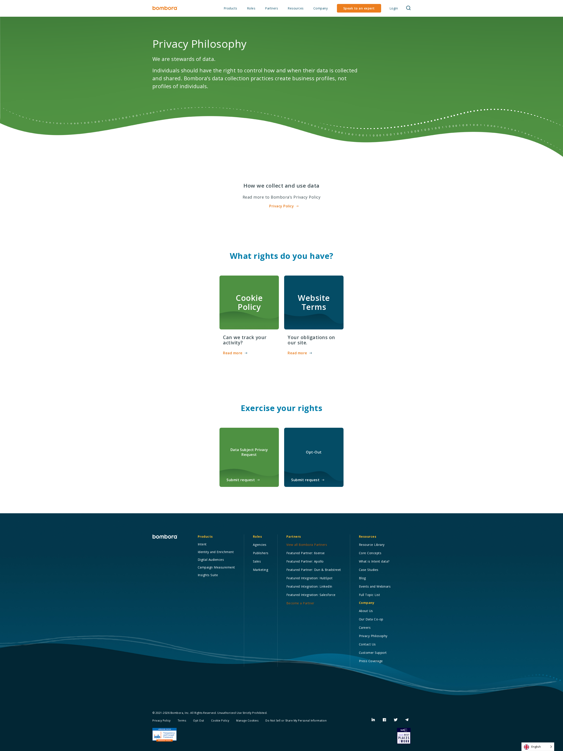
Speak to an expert (359, 8)
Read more (233, 353)
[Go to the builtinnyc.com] (404, 736)
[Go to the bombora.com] (165, 8)
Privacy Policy (281, 206)
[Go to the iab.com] (164, 735)
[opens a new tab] (373, 720)
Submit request (241, 480)
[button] (230, 8)
